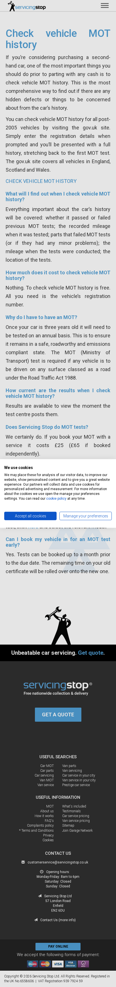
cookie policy (56, 499)
